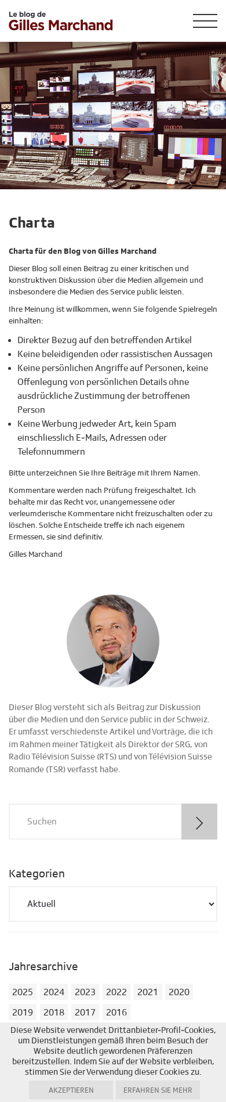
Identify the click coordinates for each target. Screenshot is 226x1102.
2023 (85, 992)
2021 (147, 992)
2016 (116, 1012)
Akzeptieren (71, 1090)
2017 (85, 1012)
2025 (22, 992)
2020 (179, 992)
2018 (53, 1012)
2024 (53, 992)
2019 (22, 1012)
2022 (116, 992)
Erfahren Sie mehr (157, 1090)
